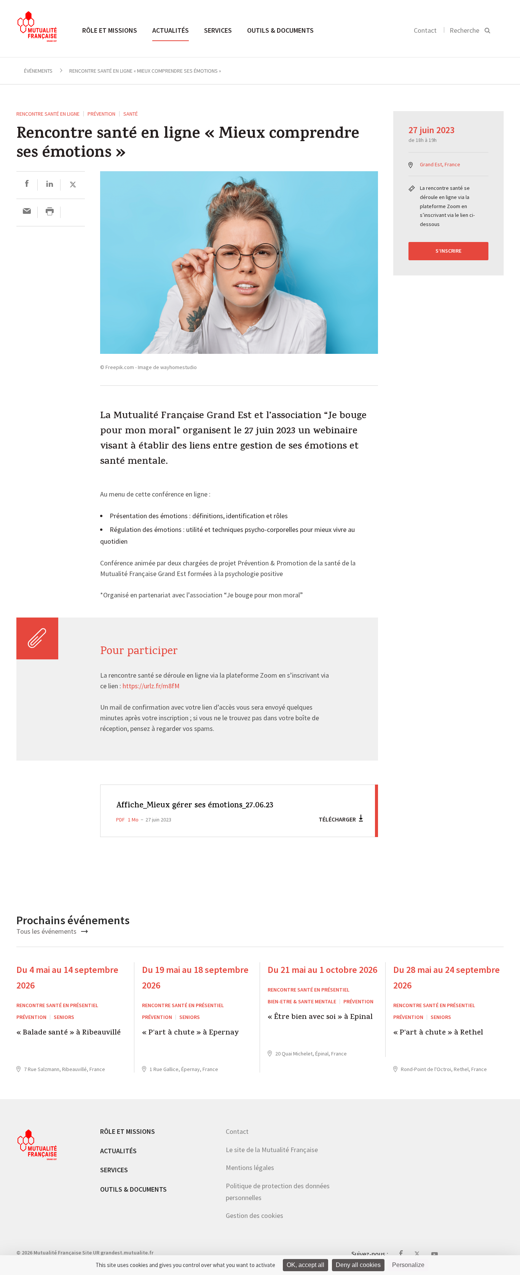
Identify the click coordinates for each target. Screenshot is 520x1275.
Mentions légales (250, 1167)
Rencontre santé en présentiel (57, 1005)
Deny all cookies (358, 1265)
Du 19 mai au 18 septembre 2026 (195, 977)
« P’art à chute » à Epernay (190, 1033)
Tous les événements (47, 931)
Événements (38, 70)
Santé (130, 113)
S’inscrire (448, 250)
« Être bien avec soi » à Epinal (320, 1018)
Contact (425, 30)
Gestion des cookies (254, 1215)
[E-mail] (27, 212)
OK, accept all (305, 1265)
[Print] (50, 212)
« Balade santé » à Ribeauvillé (68, 1033)
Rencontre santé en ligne (48, 113)
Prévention (101, 113)
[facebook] (27, 184)
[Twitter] (73, 184)
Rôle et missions (109, 30)
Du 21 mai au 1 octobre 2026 (322, 970)
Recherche (464, 30)
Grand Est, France (440, 164)
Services (218, 30)
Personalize (408, 1265)
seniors (64, 1017)
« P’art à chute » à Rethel (438, 1033)
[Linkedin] (49, 184)
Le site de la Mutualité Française (272, 1149)
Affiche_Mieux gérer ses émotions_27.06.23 (194, 806)
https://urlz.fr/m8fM (151, 686)
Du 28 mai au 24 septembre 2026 (446, 977)
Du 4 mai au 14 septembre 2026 (67, 977)
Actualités (170, 30)
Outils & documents (280, 30)
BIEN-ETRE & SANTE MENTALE (302, 1001)
